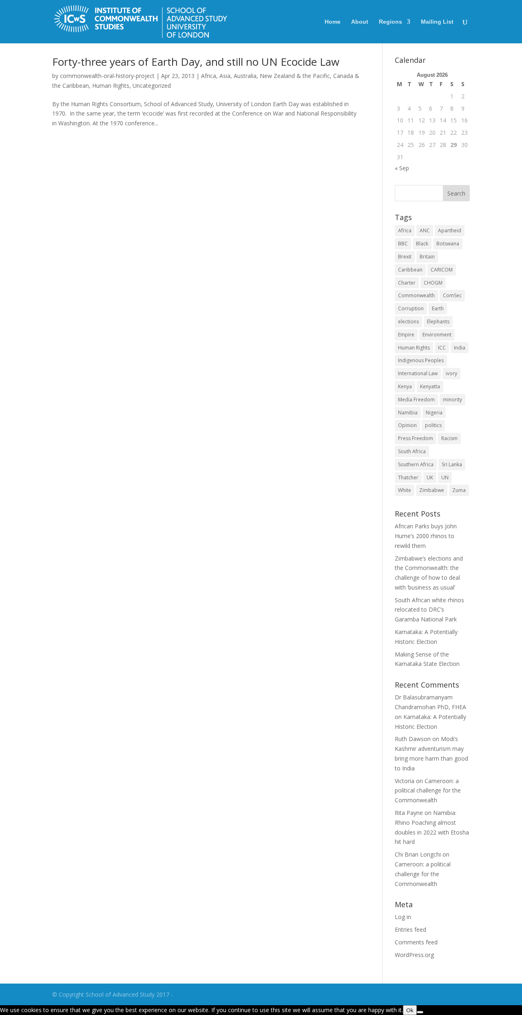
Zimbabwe (431, 490)
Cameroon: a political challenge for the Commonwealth (428, 790)
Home (333, 22)
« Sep (402, 168)
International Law (418, 373)
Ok (410, 1010)
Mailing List (437, 22)
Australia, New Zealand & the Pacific (282, 76)
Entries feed (410, 929)
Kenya (405, 386)
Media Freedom (416, 399)
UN (445, 477)
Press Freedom (415, 438)
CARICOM (442, 269)
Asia (224, 76)
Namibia (408, 412)
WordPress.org (414, 955)
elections (408, 321)
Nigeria (434, 412)
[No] (420, 1012)
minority (452, 399)
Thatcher (408, 477)
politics (433, 425)
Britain (427, 256)
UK (430, 477)
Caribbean (410, 269)
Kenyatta (430, 386)
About (359, 22)
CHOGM (433, 282)
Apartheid (449, 230)
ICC (442, 347)
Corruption (411, 308)
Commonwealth (416, 295)
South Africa (412, 451)
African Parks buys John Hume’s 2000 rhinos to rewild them (426, 536)
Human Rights (110, 85)
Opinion (407, 425)
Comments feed (416, 942)
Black (422, 243)
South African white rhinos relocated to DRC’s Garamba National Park (429, 609)
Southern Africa (416, 464)
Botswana (447, 243)
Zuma (459, 490)
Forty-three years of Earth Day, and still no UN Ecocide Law (195, 61)
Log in (403, 917)
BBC (403, 243)
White (404, 490)
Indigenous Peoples (421, 360)
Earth (438, 308)
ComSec (452, 295)
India (459, 347)
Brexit (404, 256)
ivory (451, 373)
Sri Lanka (452, 464)
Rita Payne (409, 813)
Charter (407, 282)
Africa (208, 76)
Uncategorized (152, 85)
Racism (449, 438)
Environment (436, 334)
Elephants (438, 321)
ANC (425, 230)
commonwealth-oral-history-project (107, 76)
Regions (390, 22)
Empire (406, 334)
